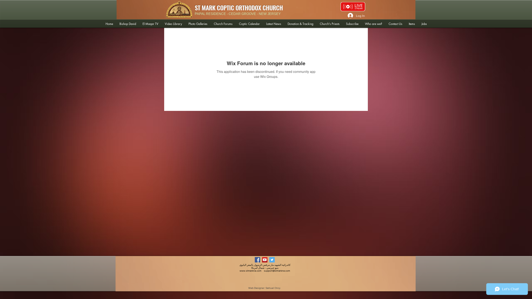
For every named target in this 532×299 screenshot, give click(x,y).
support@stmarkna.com (277, 270)
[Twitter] (272, 259)
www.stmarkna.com (250, 270)
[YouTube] (264, 259)
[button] (127, 24)
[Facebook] (257, 259)
